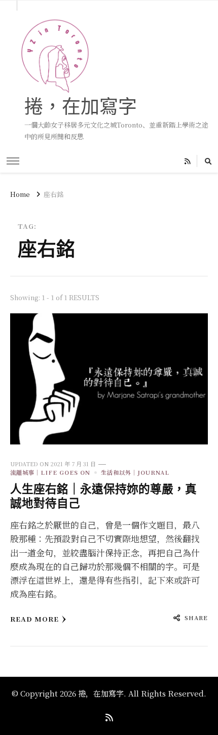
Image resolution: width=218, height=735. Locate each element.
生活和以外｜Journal (135, 472)
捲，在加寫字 (80, 106)
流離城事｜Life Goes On (50, 472)
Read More (34, 619)
